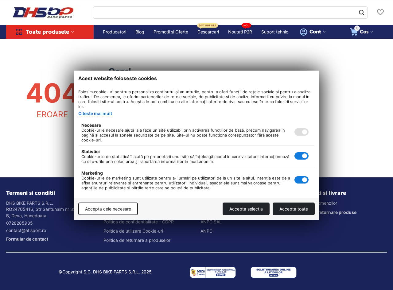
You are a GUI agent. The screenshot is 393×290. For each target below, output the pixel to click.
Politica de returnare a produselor (136, 240)
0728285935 (19, 223)
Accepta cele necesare (108, 208)
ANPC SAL (211, 221)
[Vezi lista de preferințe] (380, 12)
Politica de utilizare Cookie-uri (133, 231)
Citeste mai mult (95, 113)
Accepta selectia (246, 208)
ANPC (206, 231)
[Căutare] (362, 12)
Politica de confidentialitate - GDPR (138, 221)
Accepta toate (293, 208)
